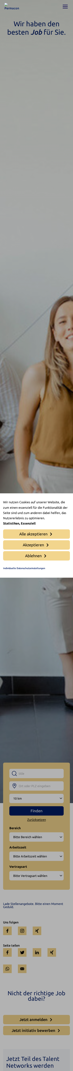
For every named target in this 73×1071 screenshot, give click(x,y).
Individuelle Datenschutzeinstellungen (24, 568)
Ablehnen (33, 556)
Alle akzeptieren (33, 534)
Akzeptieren (33, 545)
